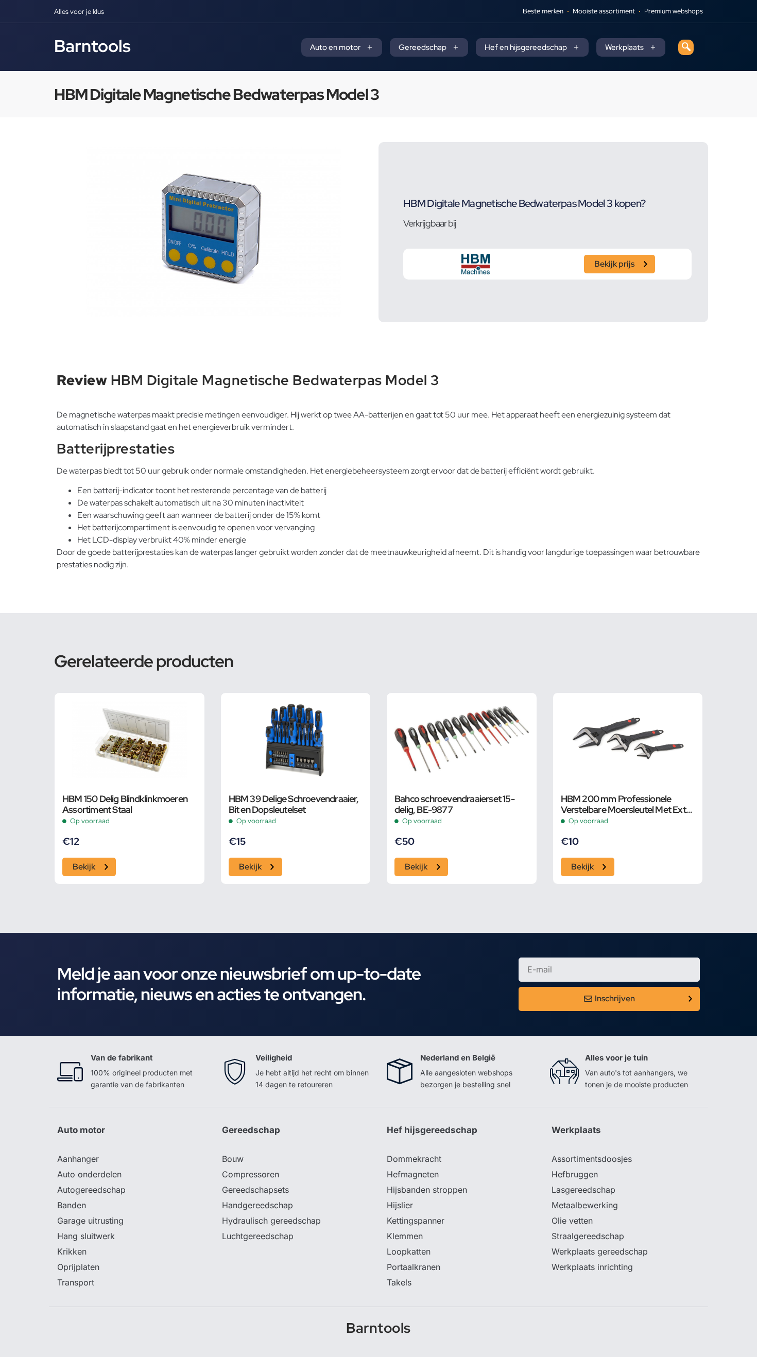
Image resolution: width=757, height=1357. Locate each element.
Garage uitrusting (90, 1220)
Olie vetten (572, 1220)
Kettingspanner (415, 1220)
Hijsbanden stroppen (427, 1190)
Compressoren (250, 1174)
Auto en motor (335, 47)
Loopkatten (409, 1251)
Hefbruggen (575, 1174)
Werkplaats (624, 47)
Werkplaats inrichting (592, 1267)
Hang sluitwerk (86, 1236)
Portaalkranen (413, 1267)
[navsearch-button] (686, 47)
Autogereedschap (91, 1190)
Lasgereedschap (583, 1190)
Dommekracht (414, 1159)
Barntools (92, 46)
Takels (399, 1282)
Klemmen (405, 1236)
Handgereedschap (257, 1205)
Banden (71, 1205)
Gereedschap (422, 47)
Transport (75, 1282)
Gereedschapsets (255, 1190)
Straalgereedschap (588, 1236)
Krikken (72, 1251)
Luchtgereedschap (258, 1236)
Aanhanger (78, 1159)
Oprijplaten (78, 1267)
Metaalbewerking (585, 1205)
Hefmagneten (413, 1174)
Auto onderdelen (89, 1174)
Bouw (233, 1159)
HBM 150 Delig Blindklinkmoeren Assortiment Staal (124, 804)
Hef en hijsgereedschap (526, 47)
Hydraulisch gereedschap (271, 1220)
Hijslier (400, 1205)
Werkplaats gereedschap (600, 1251)
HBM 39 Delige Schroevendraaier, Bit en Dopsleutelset (293, 804)
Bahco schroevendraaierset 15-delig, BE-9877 (454, 804)
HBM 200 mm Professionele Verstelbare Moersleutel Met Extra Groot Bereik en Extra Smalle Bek (627, 804)
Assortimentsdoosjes (592, 1159)
